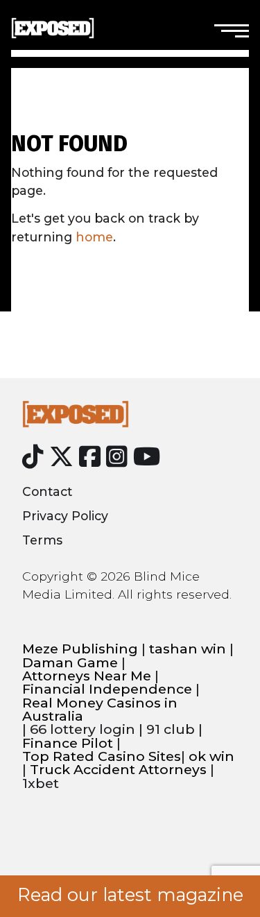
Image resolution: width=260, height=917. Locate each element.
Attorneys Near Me (86, 676)
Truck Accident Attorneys (118, 769)
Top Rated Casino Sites (101, 756)
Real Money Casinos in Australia (99, 709)
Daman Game (70, 662)
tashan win (187, 648)
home (94, 237)
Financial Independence (107, 689)
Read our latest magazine (130, 894)
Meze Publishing (80, 648)
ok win (211, 756)
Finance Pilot (67, 743)
